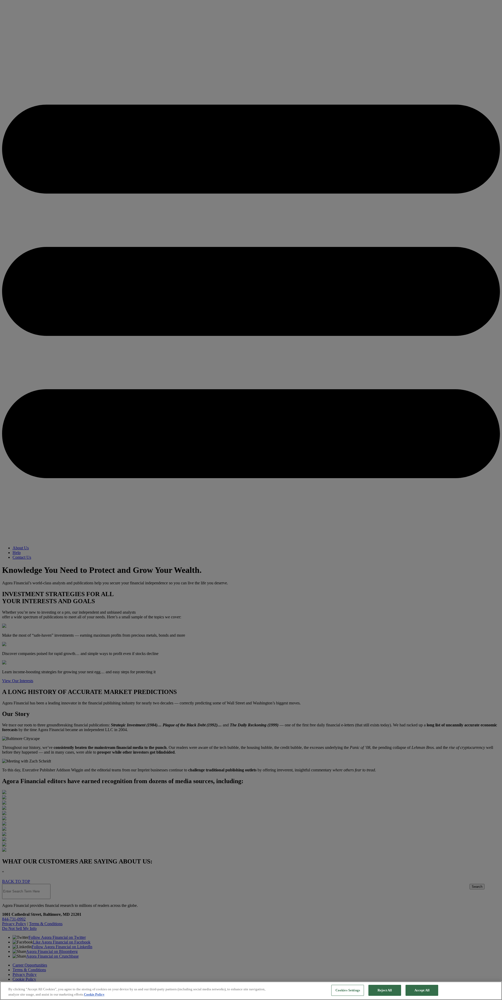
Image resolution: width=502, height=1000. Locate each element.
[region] (251, 990)
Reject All (385, 990)
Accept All (422, 990)
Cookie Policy (94, 994)
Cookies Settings (347, 990)
